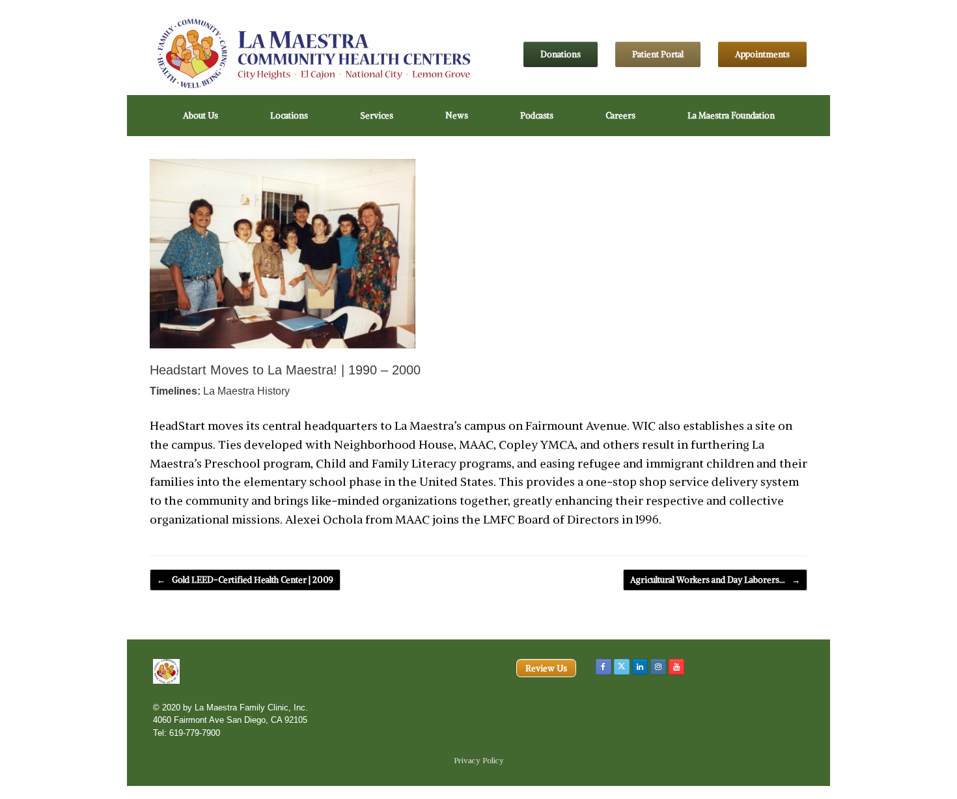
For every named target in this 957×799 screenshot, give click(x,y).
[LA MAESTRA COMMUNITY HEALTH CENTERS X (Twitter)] (622, 667)
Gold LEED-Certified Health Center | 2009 (245, 579)
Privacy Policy (479, 760)
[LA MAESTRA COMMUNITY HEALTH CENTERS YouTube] (676, 667)
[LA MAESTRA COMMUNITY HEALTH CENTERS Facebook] (603, 667)
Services (376, 115)
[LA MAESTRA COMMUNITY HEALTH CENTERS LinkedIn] (640, 667)
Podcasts (536, 115)
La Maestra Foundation (731, 115)
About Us (200, 115)
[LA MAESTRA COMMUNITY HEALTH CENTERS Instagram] (658, 667)
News (456, 115)
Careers (620, 115)
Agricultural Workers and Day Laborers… (715, 579)
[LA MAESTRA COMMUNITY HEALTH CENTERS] (312, 54)
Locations (289, 115)
